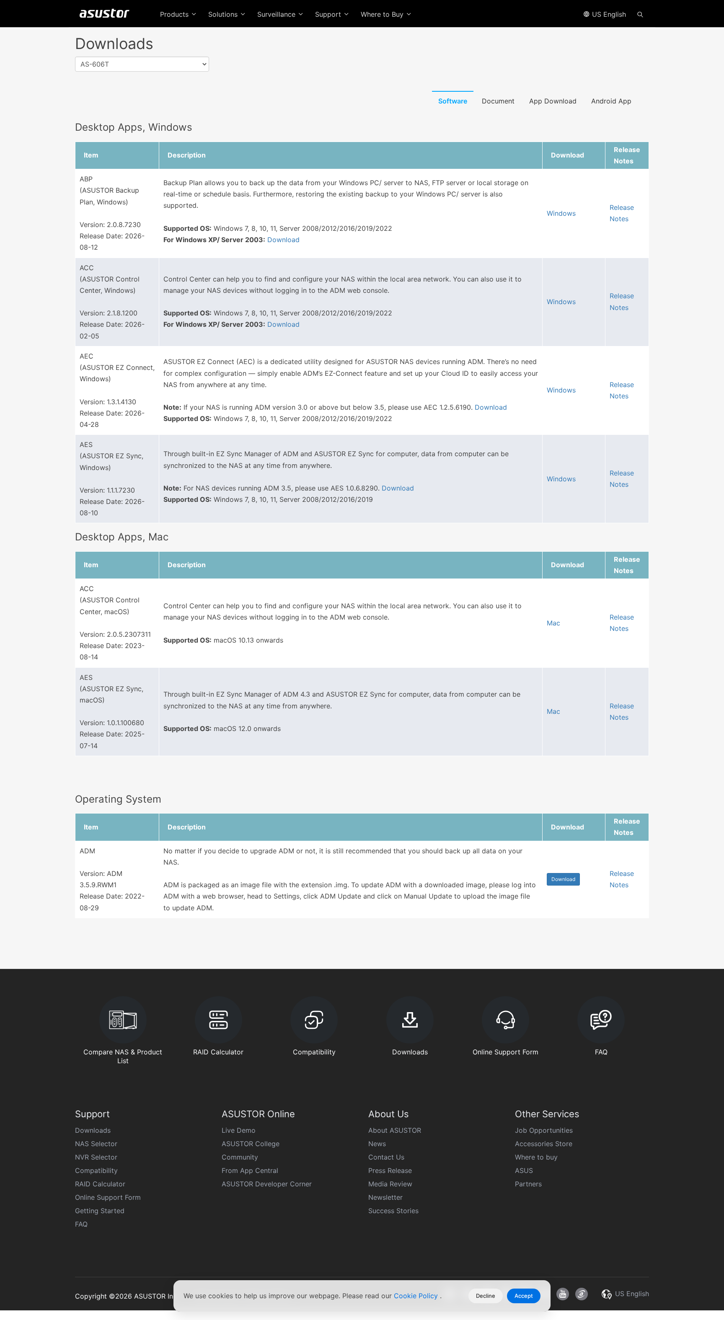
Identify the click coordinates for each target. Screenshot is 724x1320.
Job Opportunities (544, 1130)
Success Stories (393, 1210)
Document (498, 101)
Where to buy (536, 1157)
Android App (611, 101)
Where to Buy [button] (383, 14)
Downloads (93, 1130)
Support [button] (329, 14)
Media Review (390, 1184)
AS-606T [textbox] (94, 64)
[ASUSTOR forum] (581, 1294)
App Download (553, 101)
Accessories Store (543, 1143)
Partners (528, 1184)
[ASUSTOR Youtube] (562, 1294)
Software (452, 101)
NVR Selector (96, 1157)
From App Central (250, 1170)
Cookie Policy (417, 1296)
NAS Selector (96, 1143)
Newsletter (385, 1197)
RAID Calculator (100, 1184)
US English (608, 14)
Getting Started (99, 1210)
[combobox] (142, 64)
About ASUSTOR (394, 1130)
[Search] (640, 14)
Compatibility (96, 1170)
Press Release (390, 1170)
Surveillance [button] (277, 14)
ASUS (524, 1170)
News (377, 1143)
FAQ (81, 1224)
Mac (553, 623)
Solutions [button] (224, 14)
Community (240, 1157)
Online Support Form (108, 1197)
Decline (485, 1295)
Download (283, 239)
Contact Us (386, 1157)
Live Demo (239, 1130)
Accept (524, 1295)
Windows (561, 213)
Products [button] (175, 14)
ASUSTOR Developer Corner (267, 1184)
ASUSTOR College (250, 1143)
